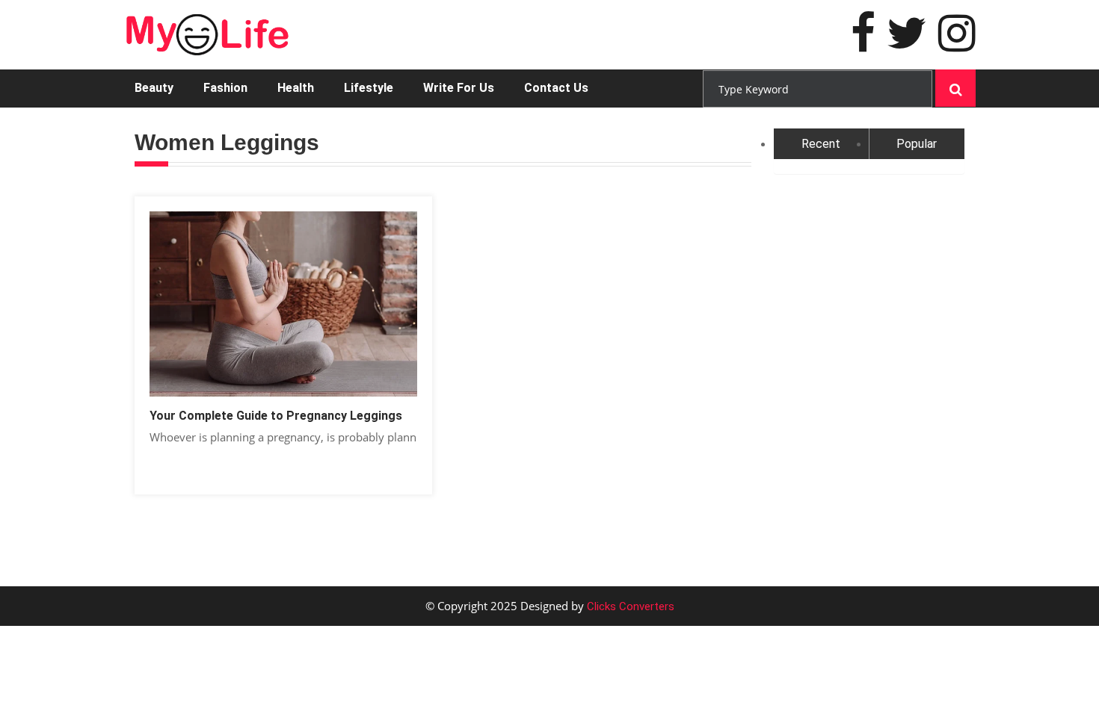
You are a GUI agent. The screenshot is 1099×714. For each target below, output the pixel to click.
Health (295, 88)
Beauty (154, 88)
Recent (820, 144)
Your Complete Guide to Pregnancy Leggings (276, 416)
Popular (916, 144)
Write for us (458, 88)
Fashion (225, 88)
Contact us (556, 88)
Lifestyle (368, 88)
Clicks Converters (629, 606)
